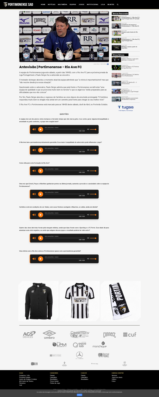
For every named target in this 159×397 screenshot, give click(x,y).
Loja (20, 385)
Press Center (54, 381)
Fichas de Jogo (55, 383)
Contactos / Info (24, 375)
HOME (43, 4)
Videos (114, 379)
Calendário (53, 377)
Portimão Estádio (24, 377)
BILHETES (111, 4)
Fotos (113, 381)
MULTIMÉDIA (62, 4)
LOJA (103, 4)
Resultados (53, 379)
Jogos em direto (117, 377)
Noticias (114, 375)
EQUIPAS (73, 4)
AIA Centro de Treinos (26, 381)
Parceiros (22, 383)
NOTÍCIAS (51, 4)
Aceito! (79, 395)
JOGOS (81, 4)
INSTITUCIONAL (92, 4)
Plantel (52, 375)
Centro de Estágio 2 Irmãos (28, 379)
